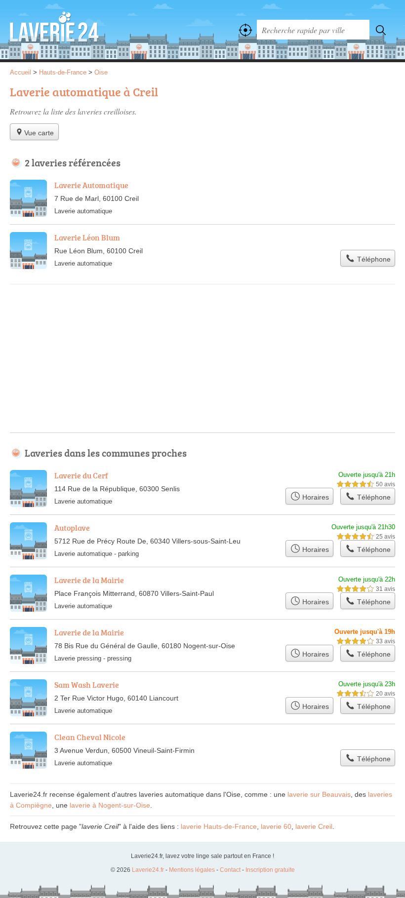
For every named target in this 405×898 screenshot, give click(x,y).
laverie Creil (313, 826)
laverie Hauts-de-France (219, 826)
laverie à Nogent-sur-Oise (110, 805)
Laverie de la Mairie (89, 580)
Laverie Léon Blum (87, 237)
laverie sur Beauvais (319, 794)
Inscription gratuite (270, 869)
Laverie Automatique (91, 185)
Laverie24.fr (54, 29)
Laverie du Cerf (81, 475)
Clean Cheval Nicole (89, 737)
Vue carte (39, 133)
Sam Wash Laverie (86, 684)
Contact (230, 869)
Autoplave (72, 527)
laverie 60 (276, 826)
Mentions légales (192, 869)
